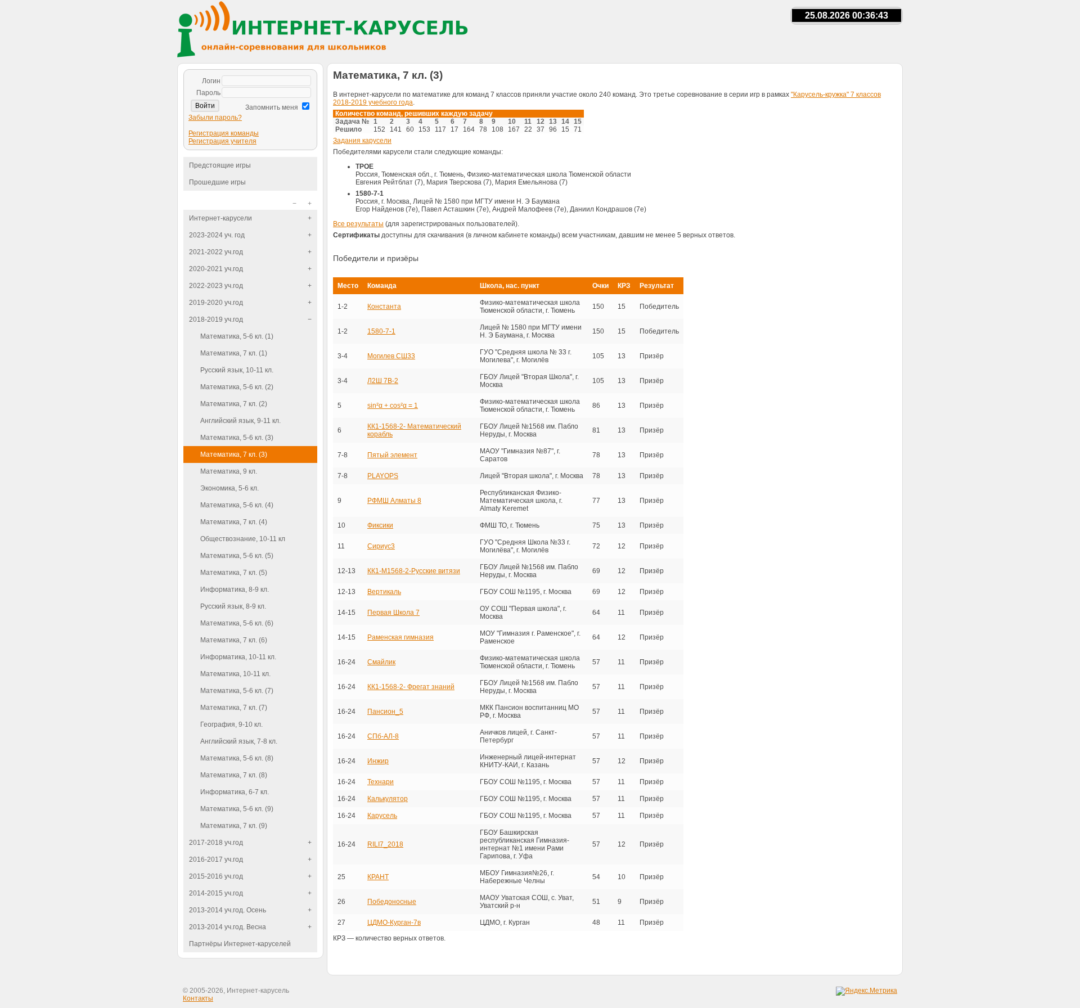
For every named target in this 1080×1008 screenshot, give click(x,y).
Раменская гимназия (400, 637)
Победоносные (391, 902)
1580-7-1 (381, 331)
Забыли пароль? (215, 118)
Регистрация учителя (222, 141)
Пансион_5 (385, 712)
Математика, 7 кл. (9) (233, 826)
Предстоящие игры (220, 165)
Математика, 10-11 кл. (235, 674)
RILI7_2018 (385, 844)
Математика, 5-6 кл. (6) (236, 623)
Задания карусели (362, 141)
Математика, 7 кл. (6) (233, 640)
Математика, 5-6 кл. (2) (236, 387)
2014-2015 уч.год (216, 893)
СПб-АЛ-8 (383, 736)
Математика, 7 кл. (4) (233, 522)
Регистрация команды (223, 133)
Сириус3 (381, 546)
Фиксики (380, 525)
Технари (380, 782)
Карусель (382, 816)
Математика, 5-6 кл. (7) (236, 691)
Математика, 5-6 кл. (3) (236, 438)
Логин (211, 81)
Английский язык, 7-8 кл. (238, 741)
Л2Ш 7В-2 (382, 381)
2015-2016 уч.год (216, 876)
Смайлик (381, 662)
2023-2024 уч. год (217, 235)
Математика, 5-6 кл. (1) (236, 336)
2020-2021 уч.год (216, 269)
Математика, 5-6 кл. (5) (236, 556)
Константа (384, 306)
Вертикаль (384, 592)
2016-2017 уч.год (216, 859)
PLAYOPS (382, 476)
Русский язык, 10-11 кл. (236, 370)
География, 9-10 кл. (231, 724)
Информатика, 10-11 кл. (238, 657)
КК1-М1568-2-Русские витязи (413, 571)
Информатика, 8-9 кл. (234, 589)
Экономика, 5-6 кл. (229, 488)
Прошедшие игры (217, 182)
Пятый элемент (392, 455)
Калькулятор (387, 799)
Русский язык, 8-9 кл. (233, 606)
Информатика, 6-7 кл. (234, 792)
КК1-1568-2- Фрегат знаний (410, 687)
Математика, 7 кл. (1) (233, 353)
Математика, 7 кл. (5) (233, 573)
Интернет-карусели (220, 218)
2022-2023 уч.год (216, 286)
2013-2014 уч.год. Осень (227, 910)
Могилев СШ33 (391, 356)
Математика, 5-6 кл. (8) (236, 758)
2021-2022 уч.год (216, 252)
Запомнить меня (271, 107)
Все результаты (358, 224)
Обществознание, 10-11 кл (242, 539)
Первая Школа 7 (393, 612)
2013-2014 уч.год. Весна (227, 927)
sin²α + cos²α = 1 (392, 406)
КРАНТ (378, 877)
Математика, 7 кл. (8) (233, 775)
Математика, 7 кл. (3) (233, 454)
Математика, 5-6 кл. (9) (236, 809)
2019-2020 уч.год (216, 303)
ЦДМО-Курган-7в (394, 922)
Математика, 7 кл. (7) (233, 708)
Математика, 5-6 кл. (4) (236, 505)
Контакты (198, 998)
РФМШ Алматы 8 (394, 501)
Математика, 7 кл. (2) (233, 404)
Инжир (378, 761)
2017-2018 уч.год (216, 843)
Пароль (208, 93)
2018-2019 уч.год (216, 319)
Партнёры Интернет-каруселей (240, 944)
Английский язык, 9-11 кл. (240, 421)
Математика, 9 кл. (228, 471)
